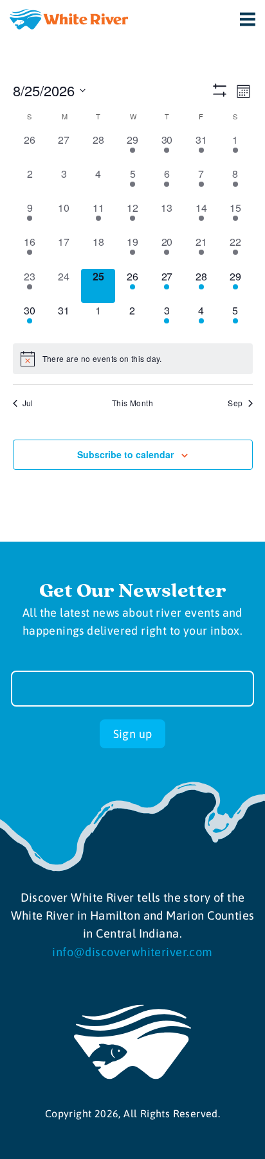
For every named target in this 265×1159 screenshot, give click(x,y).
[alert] (133, 358)
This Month (132, 403)
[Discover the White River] (69, 19)
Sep (235, 403)
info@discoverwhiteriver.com (132, 952)
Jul (28, 403)
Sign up (132, 734)
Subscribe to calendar (125, 454)
